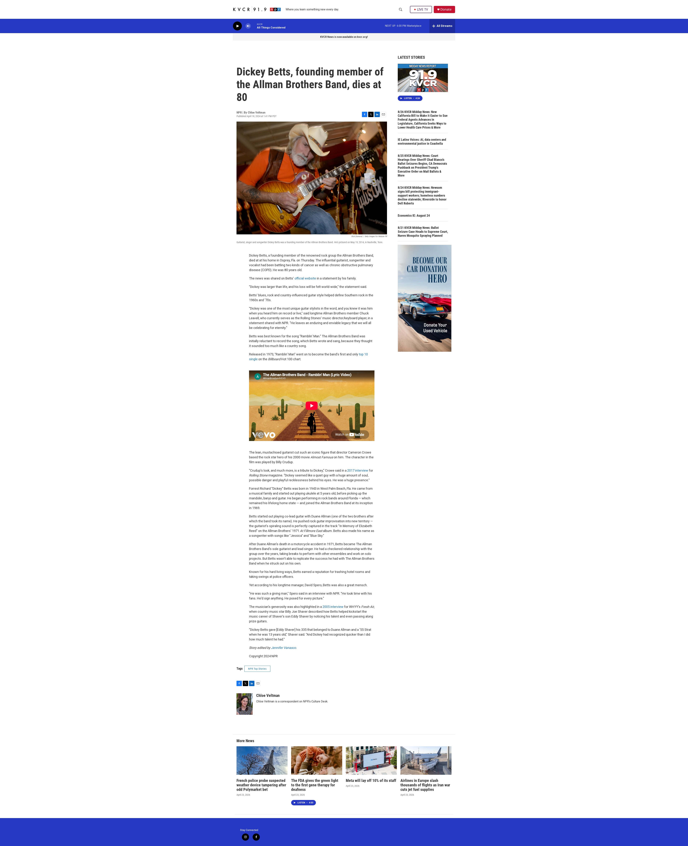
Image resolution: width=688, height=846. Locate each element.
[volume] (248, 26)
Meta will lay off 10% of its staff (371, 780)
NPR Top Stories (257, 668)
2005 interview (332, 607)
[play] (237, 26)
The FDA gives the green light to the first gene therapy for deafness (314, 785)
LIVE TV (422, 9)
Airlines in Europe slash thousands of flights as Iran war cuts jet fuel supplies (425, 785)
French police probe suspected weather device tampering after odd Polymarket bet (261, 785)
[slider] (253, 26)
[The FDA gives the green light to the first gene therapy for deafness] (316, 760)
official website (305, 278)
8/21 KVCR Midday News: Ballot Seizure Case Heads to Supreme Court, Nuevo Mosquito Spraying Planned (423, 231)
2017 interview (357, 470)
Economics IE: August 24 (414, 215)
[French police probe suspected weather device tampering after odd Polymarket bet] (262, 760)
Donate (446, 9)
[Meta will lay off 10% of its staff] (371, 760)
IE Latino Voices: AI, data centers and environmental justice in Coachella (422, 141)
